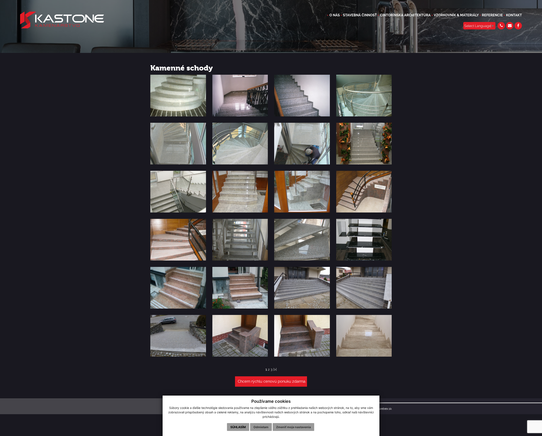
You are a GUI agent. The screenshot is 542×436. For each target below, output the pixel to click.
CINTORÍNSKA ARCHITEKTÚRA (405, 15)
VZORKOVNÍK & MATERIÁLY (456, 15)
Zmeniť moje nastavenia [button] (293, 427)
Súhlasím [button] (238, 427)
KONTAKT (514, 15)
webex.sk (385, 409)
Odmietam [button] (260, 427)
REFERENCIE (492, 15)
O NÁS (334, 15)
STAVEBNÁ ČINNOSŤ (360, 15)
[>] (275, 369)
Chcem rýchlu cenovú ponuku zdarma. (272, 381)
